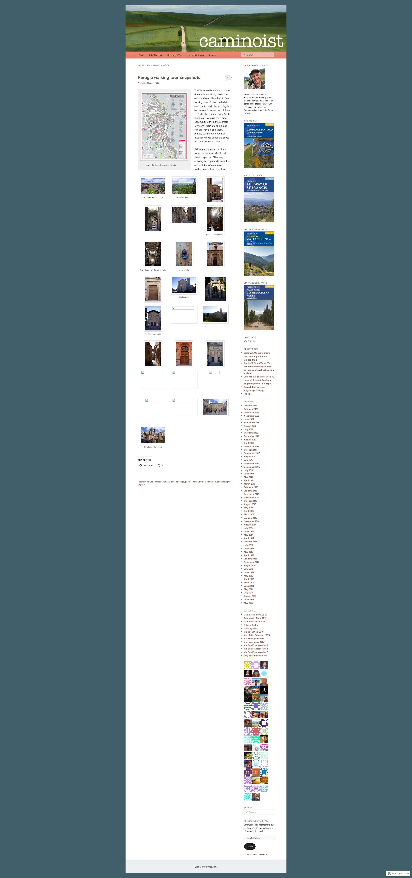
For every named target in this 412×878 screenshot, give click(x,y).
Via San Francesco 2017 (256, 652)
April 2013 (249, 555)
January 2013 (250, 558)
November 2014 (251, 521)
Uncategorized (251, 628)
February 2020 (251, 432)
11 (228, 77)
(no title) (248, 393)
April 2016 (249, 480)
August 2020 (250, 425)
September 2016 (252, 466)
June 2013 (249, 548)
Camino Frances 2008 (254, 621)
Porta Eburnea (199, 481)
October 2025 (250, 405)
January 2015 (250, 517)
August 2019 (250, 439)
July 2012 (248, 568)
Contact (212, 54)
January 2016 (250, 490)
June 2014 (249, 531)
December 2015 (251, 494)
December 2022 (251, 412)
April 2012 (249, 579)
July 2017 (248, 459)
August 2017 (250, 456)
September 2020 (252, 422)
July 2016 (248, 470)
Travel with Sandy (195, 54)
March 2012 (249, 582)
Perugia (180, 481)
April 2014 (249, 538)
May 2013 (248, 551)
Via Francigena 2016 (254, 638)
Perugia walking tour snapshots (169, 77)
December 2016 (251, 463)
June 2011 (249, 585)
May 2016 (248, 476)
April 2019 (249, 442)
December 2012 (251, 561)
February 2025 (251, 408)
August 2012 (250, 565)
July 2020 (248, 429)
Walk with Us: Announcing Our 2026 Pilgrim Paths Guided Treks (257, 356)
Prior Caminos (155, 54)
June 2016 (249, 473)
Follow (250, 846)
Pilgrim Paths (251, 624)
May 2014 (248, 534)
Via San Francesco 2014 (157, 481)
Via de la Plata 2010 (253, 631)
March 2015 (249, 514)
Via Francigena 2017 (254, 641)
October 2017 (250, 449)
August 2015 (250, 504)
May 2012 (248, 575)
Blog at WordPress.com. (206, 866)
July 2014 (248, 528)
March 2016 (249, 483)
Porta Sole (211, 481)
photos (188, 481)
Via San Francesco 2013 (256, 645)
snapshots (222, 481)
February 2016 (251, 487)
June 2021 (249, 419)
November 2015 (251, 497)
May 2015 (248, 507)
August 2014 (250, 524)
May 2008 (248, 602)
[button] (153, 189)
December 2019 (251, 436)
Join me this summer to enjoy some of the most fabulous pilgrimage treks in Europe (259, 380)
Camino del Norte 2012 (255, 614)
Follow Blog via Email (256, 821)
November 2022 (251, 415)
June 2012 (249, 572)
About (141, 54)
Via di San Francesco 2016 (257, 635)
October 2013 (250, 541)
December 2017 (251, 446)
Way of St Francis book (255, 655)
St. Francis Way (174, 54)
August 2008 (250, 595)
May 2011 (248, 589)
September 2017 (252, 453)
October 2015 (250, 500)
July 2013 (248, 545)
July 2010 (248, 592)
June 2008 (249, 599)
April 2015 (249, 510)
